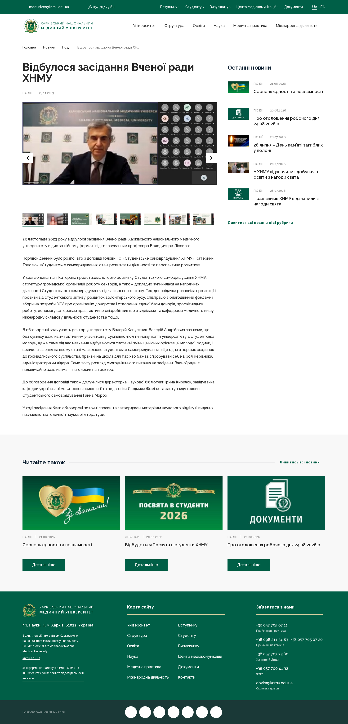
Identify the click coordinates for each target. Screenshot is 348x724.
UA (314, 7)
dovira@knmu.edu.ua (274, 683)
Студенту (193, 7)
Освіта (199, 25)
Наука (219, 25)
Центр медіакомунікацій (256, 7)
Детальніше (43, 565)
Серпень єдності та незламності (288, 91)
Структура (174, 25)
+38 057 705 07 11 (272, 625)
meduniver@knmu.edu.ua (49, 7)
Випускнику (219, 7)
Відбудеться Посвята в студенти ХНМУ (166, 544)
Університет (144, 25)
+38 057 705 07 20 (306, 639)
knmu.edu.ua (31, 658)
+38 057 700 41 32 (272, 668)
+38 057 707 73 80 (100, 7)
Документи (293, 7)
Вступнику (168, 7)
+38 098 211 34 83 (272, 639)
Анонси (132, 537)
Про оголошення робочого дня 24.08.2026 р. (274, 544)
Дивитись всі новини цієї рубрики (260, 223)
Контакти (186, 677)
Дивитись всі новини (300, 462)
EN (323, 7)
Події (27, 93)
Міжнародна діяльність (296, 25)
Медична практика (250, 25)
